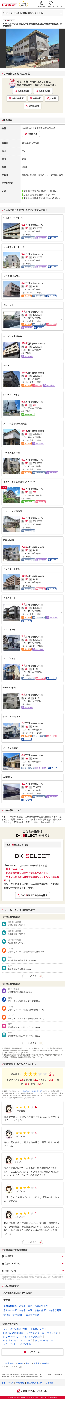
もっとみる (31, 976)
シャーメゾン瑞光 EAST (15, 1329)
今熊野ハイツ (37, 1329)
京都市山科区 (10, 1310)
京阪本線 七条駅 (31, 194)
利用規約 (20, 1383)
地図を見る (32, 134)
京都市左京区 (32, 1315)
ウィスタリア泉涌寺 (32, 1337)
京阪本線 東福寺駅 (32, 191)
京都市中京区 (18, 98)
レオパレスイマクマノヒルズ (17, 1340)
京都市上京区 (25, 1310)
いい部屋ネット (8, 1363)
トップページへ (34, 1352)
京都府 (6, 1300)
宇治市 (6, 1315)
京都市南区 (40, 1310)
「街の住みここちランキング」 (32, 1091)
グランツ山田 (9, 1344)
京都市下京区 (44, 91)
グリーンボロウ (11, 1337)
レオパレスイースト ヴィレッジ (42, 1333)
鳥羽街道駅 (34, 106)
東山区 (36, 1363)
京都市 (28, 1363)
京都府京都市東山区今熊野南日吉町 (38, 128)
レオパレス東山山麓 (13, 1333)
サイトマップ (7, 1383)
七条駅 (53, 98)
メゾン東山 (25, 1344)
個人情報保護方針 (34, 1383)
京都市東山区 (23, 91)
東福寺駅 (37, 98)
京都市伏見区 (54, 1310)
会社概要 (49, 1383)
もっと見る (31, 1242)
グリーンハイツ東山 (45, 1340)
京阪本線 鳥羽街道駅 (33, 198)
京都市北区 (18, 1315)
